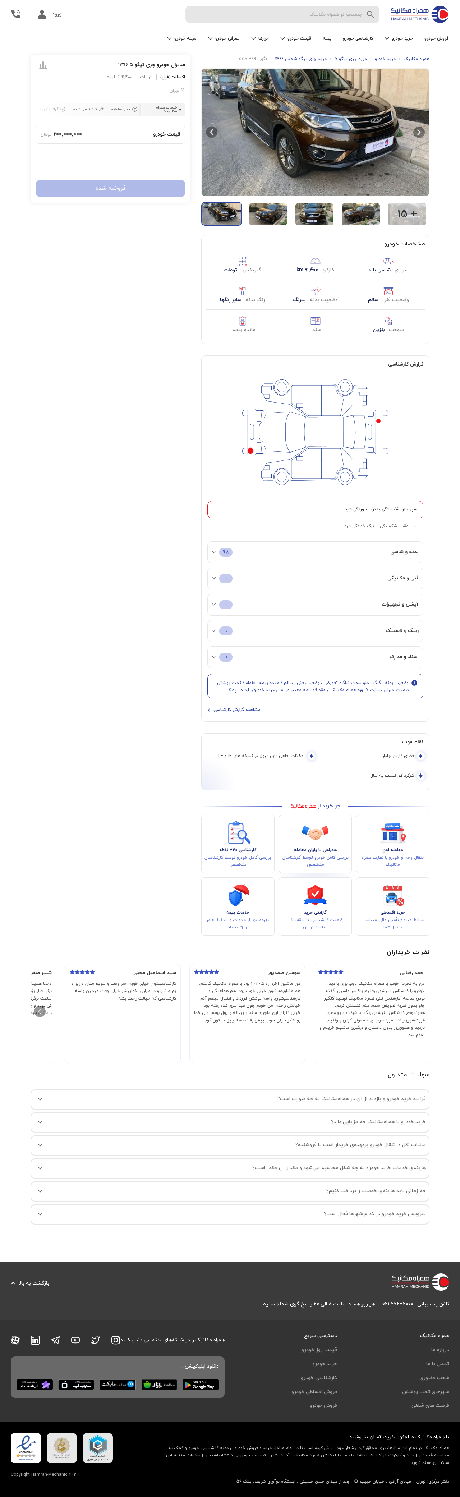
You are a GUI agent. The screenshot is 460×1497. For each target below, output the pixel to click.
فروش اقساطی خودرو (314, 1391)
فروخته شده (111, 189)
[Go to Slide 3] (314, 214)
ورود (56, 14)
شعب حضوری (434, 1377)
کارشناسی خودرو (358, 38)
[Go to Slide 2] (268, 214)
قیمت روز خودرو (319, 1349)
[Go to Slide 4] (360, 214)
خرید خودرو (324, 1363)
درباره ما (440, 1349)
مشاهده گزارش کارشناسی (237, 710)
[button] (315, 132)
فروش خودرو (436, 38)
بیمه (327, 38)
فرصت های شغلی (430, 1405)
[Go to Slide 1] (221, 214)
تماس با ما (437, 1363)
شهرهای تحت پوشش (425, 1391)
